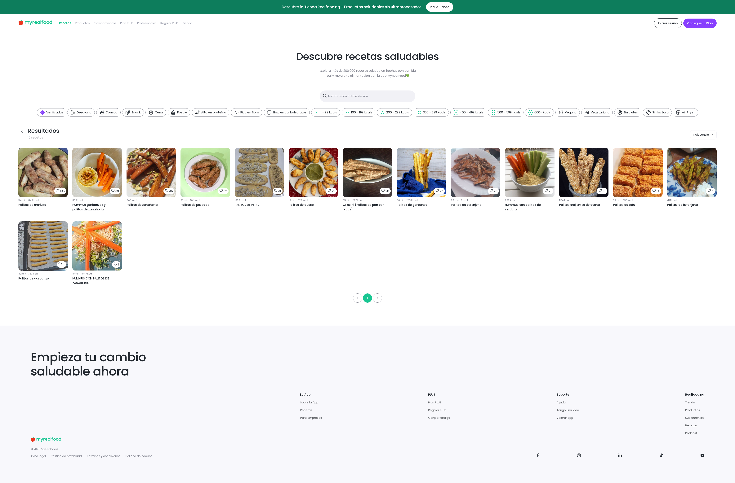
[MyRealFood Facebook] (538, 456)
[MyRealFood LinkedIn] (620, 456)
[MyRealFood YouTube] (702, 456)
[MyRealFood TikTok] (661, 456)
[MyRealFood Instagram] (579, 456)
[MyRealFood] (35, 23)
